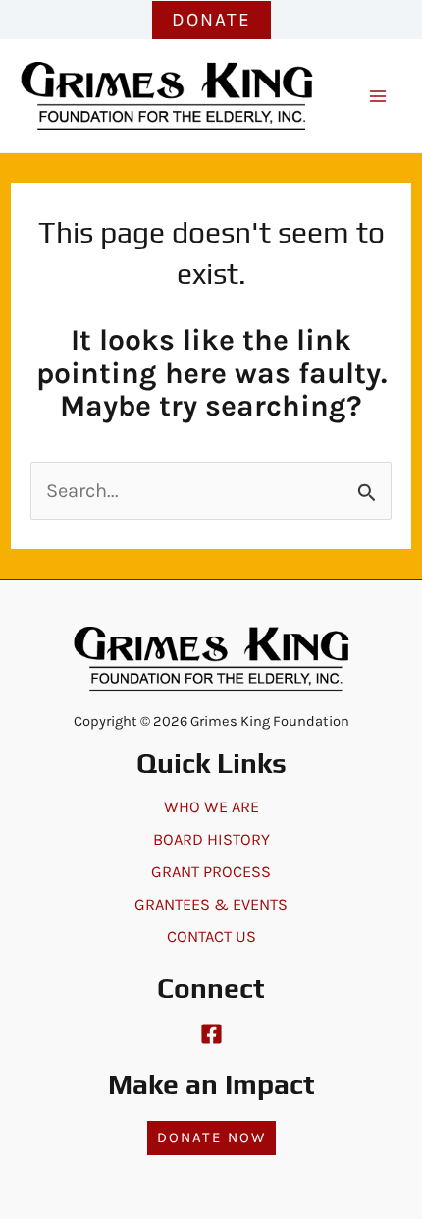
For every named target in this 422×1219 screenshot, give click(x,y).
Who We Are (211, 807)
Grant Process (211, 871)
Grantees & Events (211, 904)
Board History (211, 839)
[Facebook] (211, 1034)
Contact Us (211, 936)
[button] (211, 20)
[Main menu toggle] (377, 96)
